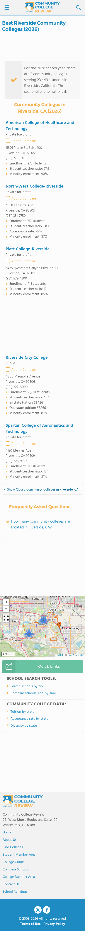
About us (10, 840)
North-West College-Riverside (34, 186)
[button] (59, 625)
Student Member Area (19, 854)
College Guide (13, 862)
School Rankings (15, 891)
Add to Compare (23, 141)
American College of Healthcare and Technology (40, 126)
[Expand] (6, 618)
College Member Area (19, 877)
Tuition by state (22, 711)
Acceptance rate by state (29, 718)
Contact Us (11, 884)
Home (7, 832)
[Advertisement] (42, 326)
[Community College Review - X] (38, 910)
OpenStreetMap (76, 655)
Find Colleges (13, 847)
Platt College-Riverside (28, 249)
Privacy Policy (54, 924)
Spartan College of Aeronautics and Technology (39, 429)
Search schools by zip (26, 686)
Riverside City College (27, 358)
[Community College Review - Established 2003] (42, 7)
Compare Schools (16, 869)
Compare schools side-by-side (33, 693)
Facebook (46, 910)
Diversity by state (23, 725)
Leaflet (59, 655)
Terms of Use (30, 924)
